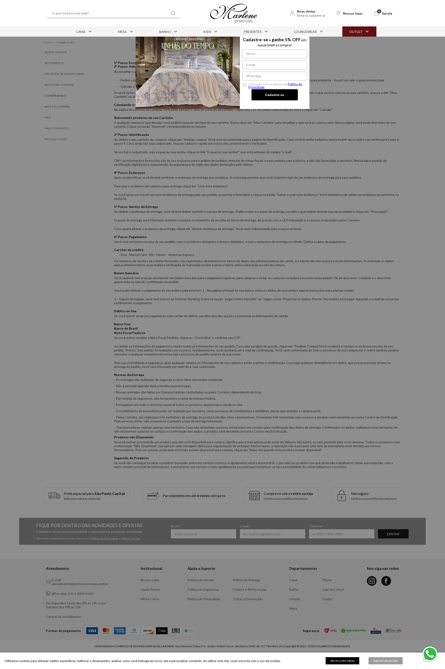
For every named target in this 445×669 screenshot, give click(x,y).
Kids (207, 32)
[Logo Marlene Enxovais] (233, 13)
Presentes (253, 32)
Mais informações (385, 660)
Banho (165, 32)
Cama (81, 32)
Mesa (122, 32)
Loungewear (305, 32)
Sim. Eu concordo (342, 660)
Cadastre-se (274, 95)
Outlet (355, 32)
